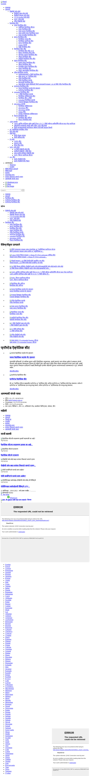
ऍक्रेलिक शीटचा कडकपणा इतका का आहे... (17, 444)
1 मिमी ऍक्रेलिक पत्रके (25, 94)
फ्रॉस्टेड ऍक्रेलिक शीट (21, 86)
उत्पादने (7, 9)
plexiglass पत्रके (19, 104)
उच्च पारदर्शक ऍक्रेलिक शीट (27, 35)
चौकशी (12, 371)
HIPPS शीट (18, 143)
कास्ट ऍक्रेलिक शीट (20, 37)
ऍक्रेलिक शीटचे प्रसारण (10, 455)
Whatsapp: (9, 402)
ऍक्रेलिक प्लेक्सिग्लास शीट (26, 96)
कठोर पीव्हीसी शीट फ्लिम (21, 161)
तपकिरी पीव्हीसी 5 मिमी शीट (22, 151)
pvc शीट (12, 157)
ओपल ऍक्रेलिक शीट (24, 57)
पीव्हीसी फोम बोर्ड (15, 11)
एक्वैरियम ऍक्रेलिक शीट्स (26, 27)
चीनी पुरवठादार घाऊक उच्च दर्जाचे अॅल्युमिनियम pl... (26, 251)
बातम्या (7, 173)
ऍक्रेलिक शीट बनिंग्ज (25, 118)
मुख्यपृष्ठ (7, 7)
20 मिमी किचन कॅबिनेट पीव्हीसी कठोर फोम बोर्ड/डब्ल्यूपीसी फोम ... (30, 268)
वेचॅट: (7, 404)
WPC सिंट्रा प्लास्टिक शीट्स (23, 155)
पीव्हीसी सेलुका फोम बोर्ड (21, 15)
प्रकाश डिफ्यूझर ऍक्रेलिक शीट (28, 102)
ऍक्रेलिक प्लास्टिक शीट (25, 41)
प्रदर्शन (12, 167)
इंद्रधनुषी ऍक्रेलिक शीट (25, 82)
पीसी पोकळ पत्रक (20, 135)
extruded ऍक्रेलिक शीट (21, 92)
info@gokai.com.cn (15, 400)
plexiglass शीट (23, 108)
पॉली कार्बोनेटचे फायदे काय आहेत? (13, 476)
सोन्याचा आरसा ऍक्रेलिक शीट (27, 55)
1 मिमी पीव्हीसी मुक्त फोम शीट (19, 325)
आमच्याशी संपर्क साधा (12, 179)
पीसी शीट (13, 133)
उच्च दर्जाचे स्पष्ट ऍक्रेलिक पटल (28, 33)
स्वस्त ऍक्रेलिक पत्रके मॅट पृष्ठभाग (29, 88)
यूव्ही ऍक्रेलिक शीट (24, 47)
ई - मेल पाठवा (5, 495)
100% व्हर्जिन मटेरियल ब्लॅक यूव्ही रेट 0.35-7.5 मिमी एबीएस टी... (30, 274)
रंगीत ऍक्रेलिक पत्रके (21, 72)
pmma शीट (22, 112)
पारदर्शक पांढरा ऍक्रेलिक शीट (27, 66)
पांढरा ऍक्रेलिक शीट (20, 61)
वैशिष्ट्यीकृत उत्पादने (11, 169)
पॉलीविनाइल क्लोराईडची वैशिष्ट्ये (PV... (15, 486)
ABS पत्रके (14, 122)
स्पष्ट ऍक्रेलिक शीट (20, 25)
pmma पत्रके (22, 45)
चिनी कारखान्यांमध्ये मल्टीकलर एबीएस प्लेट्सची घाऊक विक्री (33, 127)
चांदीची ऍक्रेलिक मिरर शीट (26, 59)
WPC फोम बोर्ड (19, 19)
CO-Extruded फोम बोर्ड (21, 17)
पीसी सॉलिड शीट (19, 137)
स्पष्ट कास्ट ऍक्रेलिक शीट (26, 31)
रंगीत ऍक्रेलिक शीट (24, 78)
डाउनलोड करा (9, 175)
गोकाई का (13, 165)
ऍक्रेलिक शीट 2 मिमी (25, 98)
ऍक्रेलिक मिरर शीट (20, 49)
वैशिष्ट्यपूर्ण (8, 171)
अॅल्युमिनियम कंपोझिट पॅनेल (19, 129)
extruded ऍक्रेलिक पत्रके (26, 100)
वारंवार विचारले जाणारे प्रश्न (14, 177)
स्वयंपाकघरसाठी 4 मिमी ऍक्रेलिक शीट (30, 74)
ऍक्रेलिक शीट (14, 23)
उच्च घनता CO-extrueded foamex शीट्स (23, 342)
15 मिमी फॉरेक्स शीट (16, 331)
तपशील (16, 371)
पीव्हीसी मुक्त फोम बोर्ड (21, 13)
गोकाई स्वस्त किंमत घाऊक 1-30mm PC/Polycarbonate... (28, 257)
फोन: (6, 398)
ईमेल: (7, 400)
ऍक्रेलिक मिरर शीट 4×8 (26, 51)
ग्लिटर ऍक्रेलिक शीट (20, 116)
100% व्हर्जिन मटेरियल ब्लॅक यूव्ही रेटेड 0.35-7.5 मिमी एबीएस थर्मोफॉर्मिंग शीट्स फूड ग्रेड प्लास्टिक (44, 124)
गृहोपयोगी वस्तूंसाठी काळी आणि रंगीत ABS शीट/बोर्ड (30, 126)
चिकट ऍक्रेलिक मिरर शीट (26, 53)
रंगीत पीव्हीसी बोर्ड (19, 21)
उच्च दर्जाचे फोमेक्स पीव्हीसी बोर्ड (24, 153)
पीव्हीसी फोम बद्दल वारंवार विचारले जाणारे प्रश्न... (18, 465)
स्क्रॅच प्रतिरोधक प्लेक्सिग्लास (28, 114)
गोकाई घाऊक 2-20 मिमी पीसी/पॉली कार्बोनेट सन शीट (26, 263)
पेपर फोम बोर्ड (14, 131)
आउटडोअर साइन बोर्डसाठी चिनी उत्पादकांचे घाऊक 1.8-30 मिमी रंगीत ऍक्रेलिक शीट (44, 84)
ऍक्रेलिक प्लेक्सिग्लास (25, 106)
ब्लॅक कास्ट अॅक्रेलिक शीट (27, 76)
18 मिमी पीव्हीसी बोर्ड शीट (22, 149)
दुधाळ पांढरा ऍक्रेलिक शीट (26, 63)
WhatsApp (13, 498)
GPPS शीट (17, 141)
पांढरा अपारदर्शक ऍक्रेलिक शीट (28, 70)
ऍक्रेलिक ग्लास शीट (24, 39)
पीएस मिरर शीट (19, 145)
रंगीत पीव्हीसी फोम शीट (17, 337)
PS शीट (12, 139)
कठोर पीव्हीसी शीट (20, 159)
